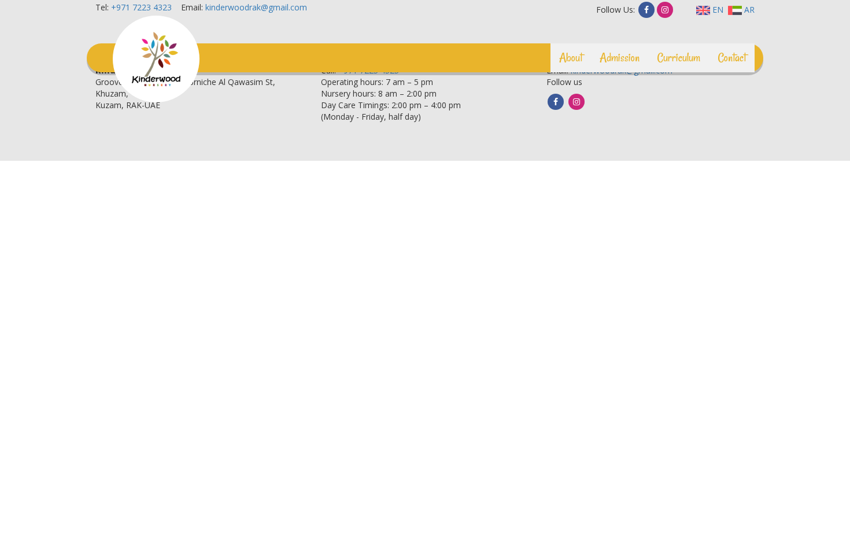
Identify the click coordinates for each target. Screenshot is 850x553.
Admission (620, 57)
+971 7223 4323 (141, 7)
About (570, 57)
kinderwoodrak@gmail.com (256, 7)
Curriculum (678, 57)
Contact (732, 57)
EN (716, 9)
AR (748, 9)
